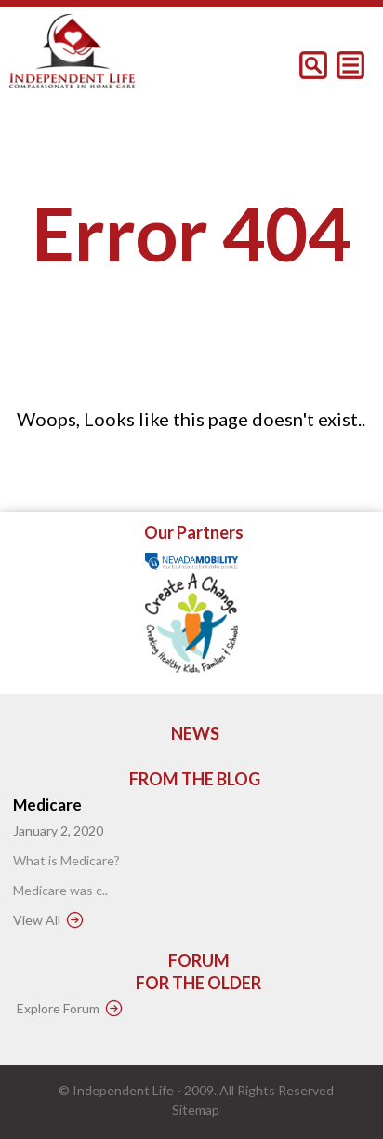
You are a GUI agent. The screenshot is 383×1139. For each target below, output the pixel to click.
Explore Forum (58, 1008)
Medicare (47, 804)
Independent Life (123, 1090)
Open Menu (350, 65)
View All (36, 920)
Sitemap (195, 1110)
